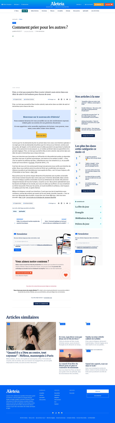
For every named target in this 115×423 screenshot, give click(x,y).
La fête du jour (82, 207)
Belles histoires (35, 11)
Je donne (108, 4)
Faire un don (41, 135)
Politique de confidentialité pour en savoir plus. (87, 247)
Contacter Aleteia (71, 418)
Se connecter (89, 4)
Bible (88, 324)
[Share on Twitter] (64, 99)
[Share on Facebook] (58, 99)
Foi (8, 324)
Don (55, 402)
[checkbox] (14, 245)
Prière (20, 19)
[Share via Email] (67, 99)
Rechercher (25, 4)
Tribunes (52, 11)
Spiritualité (85, 11)
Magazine (56, 397)
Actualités (60, 11)
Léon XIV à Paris (95, 11)
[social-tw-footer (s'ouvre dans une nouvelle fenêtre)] (59, 413)
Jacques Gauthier (28, 31)
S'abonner (97, 391)
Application (57, 395)
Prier (24, 11)
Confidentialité (91, 418)
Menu (17, 11)
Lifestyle (68, 11)
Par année (71, 393)
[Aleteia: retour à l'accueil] (57, 3)
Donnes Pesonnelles (82, 418)
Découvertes (76, 11)
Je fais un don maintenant (23, 273)
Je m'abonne (98, 4)
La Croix (31, 162)
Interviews (44, 11)
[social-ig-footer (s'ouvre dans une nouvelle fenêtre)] (62, 413)
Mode (88, 351)
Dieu (62, 351)
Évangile (79, 212)
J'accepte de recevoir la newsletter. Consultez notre (33, 245)
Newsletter (57, 393)
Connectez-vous (48, 297)
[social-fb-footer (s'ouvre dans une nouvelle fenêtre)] (56, 413)
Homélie (63, 324)
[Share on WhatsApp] (70, 99)
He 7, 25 (34, 172)
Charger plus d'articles (88, 135)
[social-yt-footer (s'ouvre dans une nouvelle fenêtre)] (53, 413)
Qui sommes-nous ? (40, 418)
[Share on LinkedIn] (61, 99)
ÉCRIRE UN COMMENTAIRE (41, 303)
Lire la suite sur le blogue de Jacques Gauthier (41, 197)
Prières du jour (82, 224)
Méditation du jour (84, 218)
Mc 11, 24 (22, 197)
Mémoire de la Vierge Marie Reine (62, 7)
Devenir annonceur (60, 418)
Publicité (56, 404)
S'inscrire (17, 250)
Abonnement (57, 399)
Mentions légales (51, 418)
